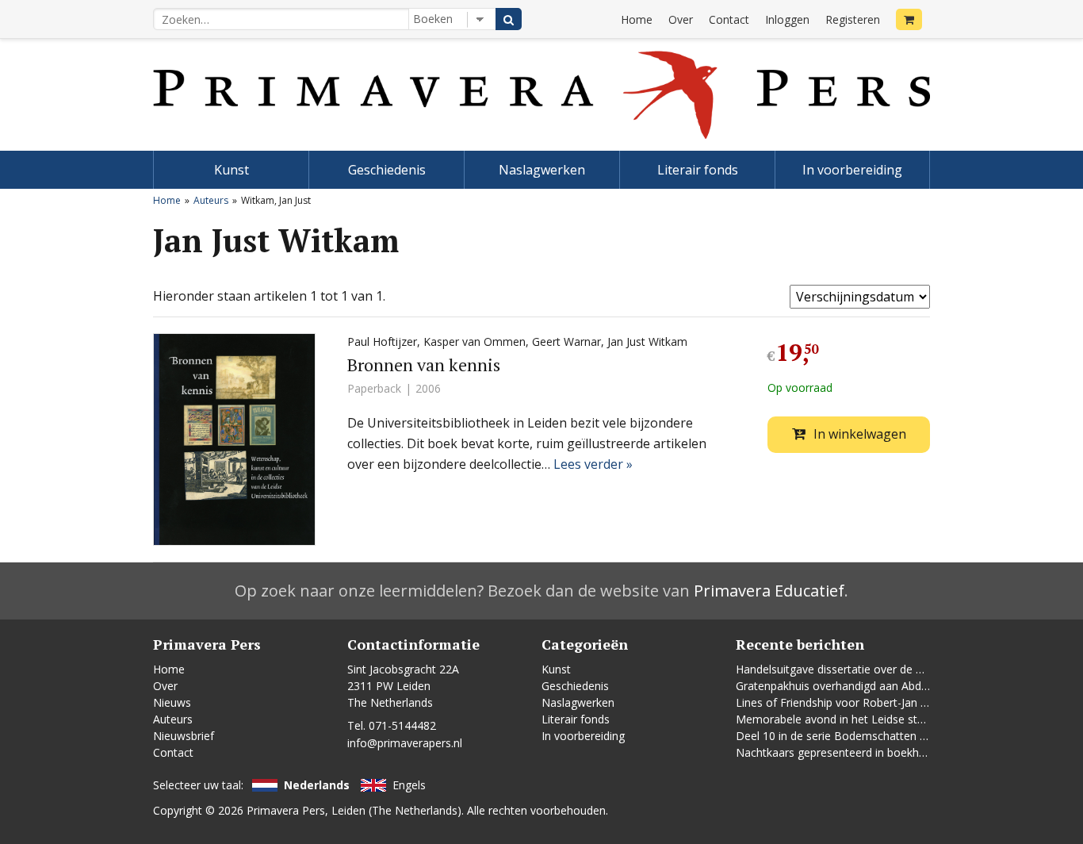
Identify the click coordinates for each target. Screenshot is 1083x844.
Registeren (852, 19)
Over (680, 19)
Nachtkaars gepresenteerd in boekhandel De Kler (862, 752)
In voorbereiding (852, 169)
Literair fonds (697, 169)
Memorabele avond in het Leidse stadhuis (843, 719)
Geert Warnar (566, 341)
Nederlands (317, 784)
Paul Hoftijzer (382, 341)
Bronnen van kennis (423, 364)
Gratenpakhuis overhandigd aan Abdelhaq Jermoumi (869, 685)
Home (636, 19)
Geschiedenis (387, 169)
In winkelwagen (859, 434)
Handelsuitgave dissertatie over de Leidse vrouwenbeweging (891, 669)
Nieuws (172, 702)
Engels (409, 784)
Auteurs (210, 200)
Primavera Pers (286, 810)
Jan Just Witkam (647, 341)
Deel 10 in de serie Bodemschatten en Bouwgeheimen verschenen (907, 735)
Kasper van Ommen (474, 341)
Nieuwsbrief (183, 735)
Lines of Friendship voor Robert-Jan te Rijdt (846, 702)
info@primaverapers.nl (404, 742)
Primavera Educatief (769, 590)
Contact (729, 19)
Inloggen (787, 19)
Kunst (231, 169)
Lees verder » (593, 464)
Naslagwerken (542, 169)
